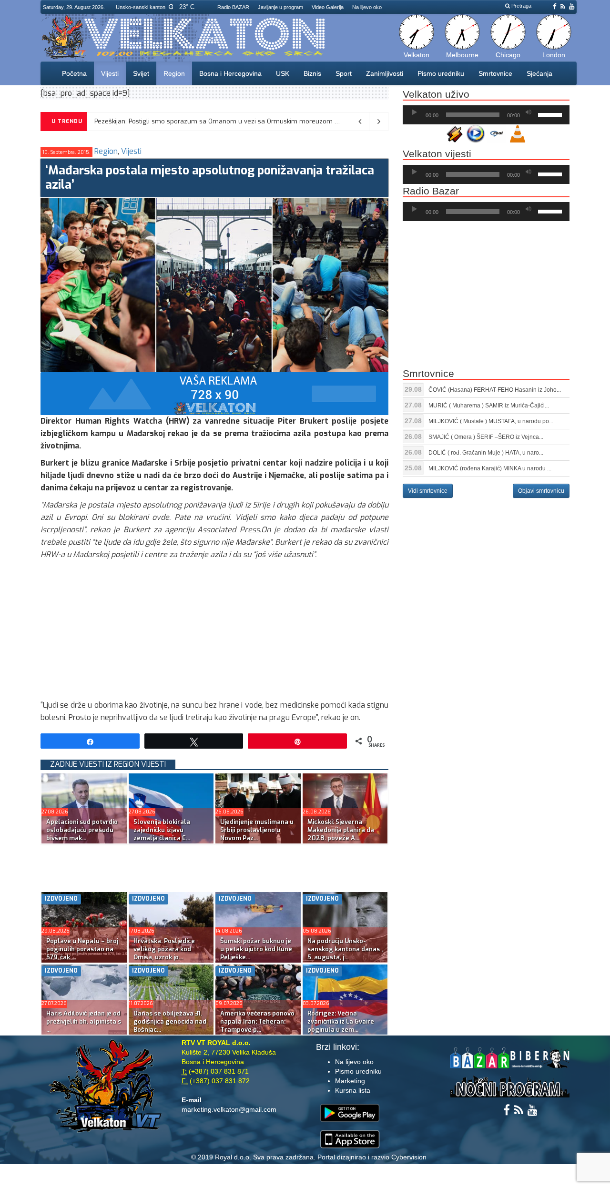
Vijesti (110, 73)
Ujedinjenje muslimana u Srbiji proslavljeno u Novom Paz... (257, 830)
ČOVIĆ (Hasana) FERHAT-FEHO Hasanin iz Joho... (494, 389)
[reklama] (214, 393)
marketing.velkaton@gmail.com (229, 1109)
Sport (344, 73)
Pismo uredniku (440, 73)
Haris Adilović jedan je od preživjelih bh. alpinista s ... (83, 1021)
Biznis (312, 73)
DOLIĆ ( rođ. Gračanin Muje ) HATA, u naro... (485, 452)
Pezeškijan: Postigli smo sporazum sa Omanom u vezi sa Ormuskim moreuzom (213, 121)
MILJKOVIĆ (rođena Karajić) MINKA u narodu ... (489, 468)
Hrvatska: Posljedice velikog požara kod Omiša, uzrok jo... (164, 949)
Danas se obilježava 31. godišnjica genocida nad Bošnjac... (169, 1021)
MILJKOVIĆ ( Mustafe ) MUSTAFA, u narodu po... (490, 421)
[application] (486, 114)
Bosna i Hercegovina (230, 73)
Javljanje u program (280, 7)
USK (282, 73)
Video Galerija (328, 7)
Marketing (350, 1081)
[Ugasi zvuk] (528, 112)
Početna (74, 73)
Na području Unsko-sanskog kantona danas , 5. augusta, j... (345, 949)
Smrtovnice (495, 73)
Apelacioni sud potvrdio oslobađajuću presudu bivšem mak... (82, 830)
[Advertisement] (214, 632)
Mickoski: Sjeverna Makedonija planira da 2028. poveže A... (340, 830)
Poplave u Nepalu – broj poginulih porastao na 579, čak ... (82, 949)
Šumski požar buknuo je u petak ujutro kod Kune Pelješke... (256, 949)
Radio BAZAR (233, 7)
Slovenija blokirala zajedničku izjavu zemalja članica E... (161, 830)
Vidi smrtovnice (427, 490)
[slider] (551, 113)
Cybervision (409, 1157)
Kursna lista (352, 1090)
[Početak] (414, 112)
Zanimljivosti (384, 73)
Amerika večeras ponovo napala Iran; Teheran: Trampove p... (257, 1021)
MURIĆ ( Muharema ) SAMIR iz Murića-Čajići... (488, 405)
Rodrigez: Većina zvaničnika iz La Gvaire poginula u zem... (340, 1021)
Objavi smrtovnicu (541, 490)
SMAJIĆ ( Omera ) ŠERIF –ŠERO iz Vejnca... (485, 437)
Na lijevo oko (367, 7)
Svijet (141, 73)
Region (174, 73)
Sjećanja (539, 73)
